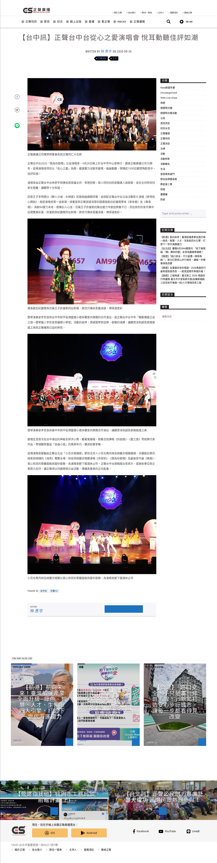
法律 (162, 148)
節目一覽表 (147, 12)
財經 (162, 189)
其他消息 (165, 123)
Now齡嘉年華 (167, 87)
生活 (115, 58)
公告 (162, 118)
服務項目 (174, 12)
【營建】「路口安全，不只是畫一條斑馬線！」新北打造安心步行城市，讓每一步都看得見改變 (182, 260)
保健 (162, 102)
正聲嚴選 (139, 22)
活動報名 (165, 163)
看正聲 (106, 22)
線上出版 (75, 22)
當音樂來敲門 (167, 174)
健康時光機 (166, 107)
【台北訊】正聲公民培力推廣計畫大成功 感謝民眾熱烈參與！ (163, 797)
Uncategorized (168, 92)
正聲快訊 (31, 22)
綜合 (60, 22)
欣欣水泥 (165, 128)
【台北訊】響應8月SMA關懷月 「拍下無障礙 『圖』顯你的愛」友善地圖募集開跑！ (108, 702)
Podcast (121, 22)
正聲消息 (102, 58)
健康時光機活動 (168, 113)
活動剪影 (165, 158)
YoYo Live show (168, 97)
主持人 (161, 12)
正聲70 (54, 591)
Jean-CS (17, 740)
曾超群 (83, 740)
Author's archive (123, 609)
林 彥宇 (106, 51)
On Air (189, 22)
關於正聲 (118, 12)
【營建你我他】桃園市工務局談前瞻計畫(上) (55, 797)
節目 (47, 22)
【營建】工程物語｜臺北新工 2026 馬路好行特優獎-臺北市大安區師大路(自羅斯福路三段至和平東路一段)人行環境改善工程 (182, 279)
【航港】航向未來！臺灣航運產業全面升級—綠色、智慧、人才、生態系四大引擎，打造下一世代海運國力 (182, 240)
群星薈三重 (166, 184)
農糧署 (163, 194)
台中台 (43, 591)
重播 (91, 22)
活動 (162, 153)
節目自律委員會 (168, 179)
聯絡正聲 (188, 12)
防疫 (162, 199)
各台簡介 (132, 12)
